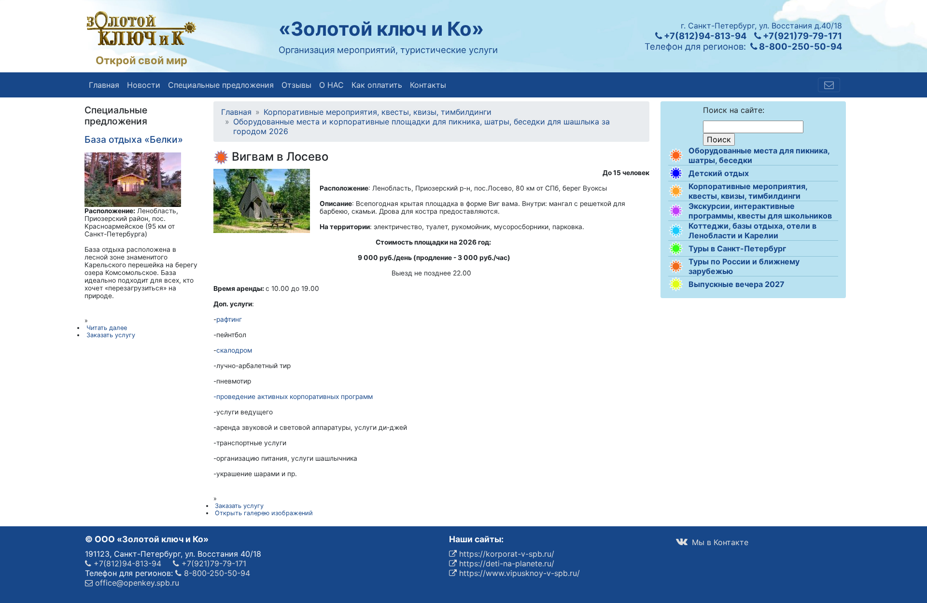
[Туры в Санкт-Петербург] (676, 248)
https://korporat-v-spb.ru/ (505, 554)
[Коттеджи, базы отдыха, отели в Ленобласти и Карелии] (676, 230)
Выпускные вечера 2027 (736, 284)
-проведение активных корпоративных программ (293, 396)
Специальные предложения (221, 85)
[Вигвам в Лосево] (261, 200)
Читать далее (106, 327)
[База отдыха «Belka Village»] (132, 179)
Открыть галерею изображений (264, 513)
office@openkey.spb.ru (136, 583)
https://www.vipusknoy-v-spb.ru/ (518, 573)
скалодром (234, 350)
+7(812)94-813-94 (704, 35)
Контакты (428, 85)
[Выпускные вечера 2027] (676, 284)
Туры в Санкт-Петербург (737, 248)
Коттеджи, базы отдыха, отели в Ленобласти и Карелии (752, 230)
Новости (143, 85)
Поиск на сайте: (733, 110)
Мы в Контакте (718, 542)
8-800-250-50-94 (799, 46)
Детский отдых (718, 173)
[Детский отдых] (676, 173)
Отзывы (296, 85)
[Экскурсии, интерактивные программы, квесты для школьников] (676, 211)
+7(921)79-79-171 (801, 35)
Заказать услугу (239, 505)
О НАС (331, 85)
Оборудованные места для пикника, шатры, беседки (758, 155)
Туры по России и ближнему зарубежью (744, 266)
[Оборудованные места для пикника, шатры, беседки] (676, 155)
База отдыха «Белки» (133, 139)
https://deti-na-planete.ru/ (505, 563)
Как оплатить (376, 85)
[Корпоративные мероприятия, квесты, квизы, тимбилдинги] (676, 191)
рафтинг (229, 319)
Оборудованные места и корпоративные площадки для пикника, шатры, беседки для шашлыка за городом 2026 (421, 126)
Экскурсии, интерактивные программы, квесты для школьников (760, 210)
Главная (104, 85)
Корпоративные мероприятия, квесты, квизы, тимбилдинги (747, 191)
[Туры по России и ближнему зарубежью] (676, 266)
